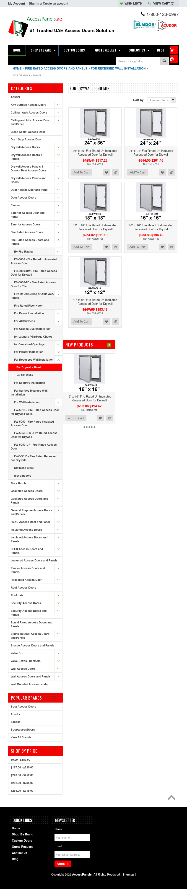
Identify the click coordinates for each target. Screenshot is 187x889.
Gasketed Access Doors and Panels (29, 500)
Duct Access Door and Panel (29, 190)
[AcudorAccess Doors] (167, 30)
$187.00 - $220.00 (22, 767)
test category (22, 475)
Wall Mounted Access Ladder (30, 684)
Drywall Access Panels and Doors (28, 180)
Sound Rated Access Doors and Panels (31, 624)
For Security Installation (29, 383)
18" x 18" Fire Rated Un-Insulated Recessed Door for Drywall (95, 227)
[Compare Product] (174, 59)
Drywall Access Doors (25, 147)
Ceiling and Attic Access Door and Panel (30, 122)
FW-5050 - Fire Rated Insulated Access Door (32, 423)
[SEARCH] (164, 61)
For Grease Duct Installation (32, 329)
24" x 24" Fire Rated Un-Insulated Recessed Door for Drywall (151, 152)
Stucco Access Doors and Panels (32, 645)
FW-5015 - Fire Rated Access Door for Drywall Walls (35, 412)
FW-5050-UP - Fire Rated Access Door (34, 446)
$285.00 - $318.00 (22, 790)
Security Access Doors (26, 603)
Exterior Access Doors (26, 224)
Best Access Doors (23, 706)
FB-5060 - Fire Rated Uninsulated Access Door (34, 261)
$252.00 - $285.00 (22, 783)
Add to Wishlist (106, 172)
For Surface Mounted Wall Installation (29, 392)
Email (58, 846)
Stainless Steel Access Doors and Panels (30, 636)
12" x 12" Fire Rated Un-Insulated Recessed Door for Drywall (95, 301)
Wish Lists (133, 3)
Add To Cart (81, 172)
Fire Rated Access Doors (27, 232)
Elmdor (15, 205)
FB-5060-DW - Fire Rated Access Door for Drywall (34, 273)
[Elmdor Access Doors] (144, 29)
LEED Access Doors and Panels (27, 551)
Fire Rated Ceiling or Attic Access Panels (34, 296)
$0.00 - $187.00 (20, 759)
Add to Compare (115, 172)
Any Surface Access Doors (28, 105)
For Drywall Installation (29, 313)
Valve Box (17, 653)
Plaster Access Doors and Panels (28, 570)
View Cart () (163, 3)
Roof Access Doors (23, 587)
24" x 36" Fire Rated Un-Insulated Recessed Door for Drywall (95, 152)
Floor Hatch (18, 483)
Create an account (55, 3)
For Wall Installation (26, 402)
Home (17, 68)
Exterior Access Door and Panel (27, 215)
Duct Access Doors (23, 197)
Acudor (15, 97)
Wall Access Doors (23, 669)
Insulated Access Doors (26, 529)
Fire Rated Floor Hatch (28, 305)
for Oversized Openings (29, 344)
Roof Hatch (18, 595)
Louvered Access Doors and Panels (34, 560)
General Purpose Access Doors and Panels (31, 512)
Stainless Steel (24, 468)
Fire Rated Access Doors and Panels (56, 68)
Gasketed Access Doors (27, 491)
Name (58, 829)
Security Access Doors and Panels (29, 613)
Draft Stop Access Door (26, 139)
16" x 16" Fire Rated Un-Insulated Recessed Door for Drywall (151, 227)
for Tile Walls (24, 375)
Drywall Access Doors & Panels (27, 157)
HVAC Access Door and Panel (30, 522)
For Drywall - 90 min (29, 367)
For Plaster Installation (28, 352)
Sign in (34, 3)
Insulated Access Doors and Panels (29, 539)
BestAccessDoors (23, 729)
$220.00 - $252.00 (22, 775)
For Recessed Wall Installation (118, 68)
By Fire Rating (23, 251)
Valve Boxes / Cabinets (26, 661)
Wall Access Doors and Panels (31, 676)
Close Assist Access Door (28, 132)
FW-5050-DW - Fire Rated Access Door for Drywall (34, 435)
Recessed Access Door (26, 580)
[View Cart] (174, 50)
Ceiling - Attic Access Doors (29, 112)
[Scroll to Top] (173, 798)
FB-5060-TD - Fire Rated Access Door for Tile (33, 284)
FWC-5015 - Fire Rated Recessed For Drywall (34, 458)
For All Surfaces (24, 321)
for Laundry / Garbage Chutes (33, 336)
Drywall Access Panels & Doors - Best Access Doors (29, 168)
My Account (16, 3)
